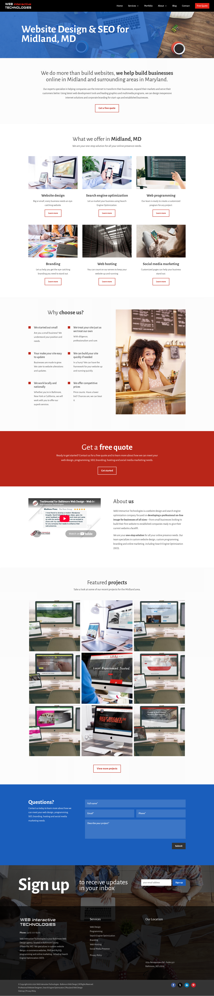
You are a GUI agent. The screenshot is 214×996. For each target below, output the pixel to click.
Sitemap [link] (21, 991)
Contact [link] (186, 6)
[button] (173, 985)
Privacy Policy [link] (96, 955)
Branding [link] (94, 940)
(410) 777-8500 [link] (33, 932)
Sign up (179, 882)
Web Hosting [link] (96, 944)
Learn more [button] (53, 213)
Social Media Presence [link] (100, 949)
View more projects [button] (107, 768)
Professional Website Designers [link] (30, 988)
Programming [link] (96, 931)
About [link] (161, 6)
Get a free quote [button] (107, 108)
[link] (18, 5)
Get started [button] (107, 470)
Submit (178, 846)
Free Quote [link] (202, 6)
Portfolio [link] (148, 6)
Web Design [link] (95, 927)
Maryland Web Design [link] (74, 988)
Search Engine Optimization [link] (102, 936)
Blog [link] (174, 6)
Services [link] (132, 6)
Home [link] (120, 6)
